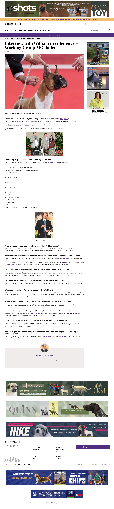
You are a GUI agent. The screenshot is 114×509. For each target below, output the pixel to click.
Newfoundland (66, 262)
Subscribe (58, 456)
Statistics (58, 445)
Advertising (36, 449)
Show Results (59, 447)
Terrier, (63, 124)
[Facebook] (7, 446)
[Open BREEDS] (33, 30)
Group (64, 304)
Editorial (35, 454)
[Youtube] (17, 446)
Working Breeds (64, 258)
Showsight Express (19, 464)
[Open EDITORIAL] (41, 30)
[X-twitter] (11, 446)
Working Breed (34, 313)
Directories (35, 456)
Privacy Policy (36, 458)
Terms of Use (59, 458)
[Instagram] (14, 446)
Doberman (68, 313)
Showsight (8, 464)
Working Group (29, 283)
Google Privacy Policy (59, 503)
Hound (17, 125)
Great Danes (63, 336)
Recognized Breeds (38, 451)
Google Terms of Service (74, 503)
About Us (58, 451)
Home (5, 38)
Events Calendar (60, 449)
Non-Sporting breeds (28, 125)
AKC (16, 124)
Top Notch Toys (31, 464)
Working (58, 124)
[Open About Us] (16, 30)
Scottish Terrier (49, 162)
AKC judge (64, 119)
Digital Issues (36, 447)
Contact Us (59, 454)
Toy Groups (71, 124)
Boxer (61, 313)
